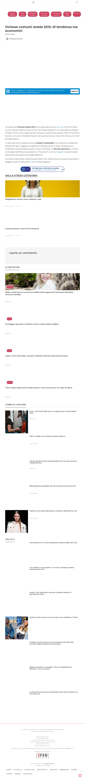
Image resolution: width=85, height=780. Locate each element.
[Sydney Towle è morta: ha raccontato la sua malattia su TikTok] (54, 622)
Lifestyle (53, 769)
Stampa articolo (16, 39)
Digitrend (69, 748)
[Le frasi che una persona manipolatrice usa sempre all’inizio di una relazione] (55, 696)
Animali (18, 774)
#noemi (77, 13)
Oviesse (33, 162)
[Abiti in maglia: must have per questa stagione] (48, 441)
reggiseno (61, 152)
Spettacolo (42, 769)
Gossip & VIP (29, 769)
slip (53, 152)
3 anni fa (12, 206)
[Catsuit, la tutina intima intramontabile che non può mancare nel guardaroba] (55, 465)
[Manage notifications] (80, 775)
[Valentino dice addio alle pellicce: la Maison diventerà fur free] (54, 515)
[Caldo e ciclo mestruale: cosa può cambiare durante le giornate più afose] (55, 597)
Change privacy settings (42, 765)
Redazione (8, 301)
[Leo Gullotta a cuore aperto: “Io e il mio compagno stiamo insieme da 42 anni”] (55, 572)
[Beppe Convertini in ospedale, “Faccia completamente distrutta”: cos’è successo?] (55, 671)
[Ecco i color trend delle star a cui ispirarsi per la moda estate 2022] (55, 416)
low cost (60, 127)
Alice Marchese (34, 443)
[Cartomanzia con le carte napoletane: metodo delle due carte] (54, 547)
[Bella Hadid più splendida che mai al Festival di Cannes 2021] (53, 490)
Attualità (17, 769)
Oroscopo (27, 774)
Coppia (9, 774)
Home (8, 769)
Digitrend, (7, 206)
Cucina (74, 769)
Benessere (64, 769)
